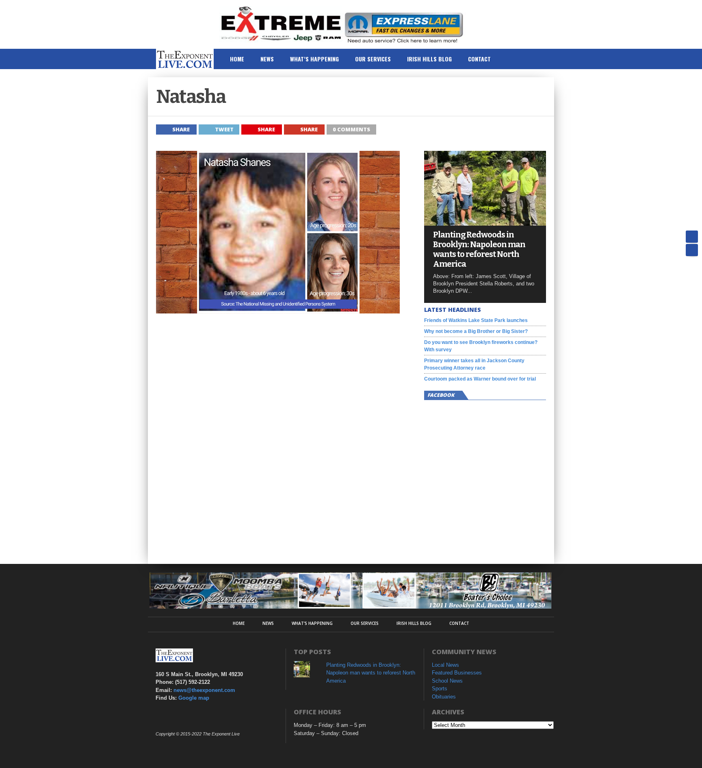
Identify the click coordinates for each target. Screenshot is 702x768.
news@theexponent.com (204, 690)
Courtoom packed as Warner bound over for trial (480, 379)
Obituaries (444, 697)
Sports (439, 688)
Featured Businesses (457, 673)
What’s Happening (314, 58)
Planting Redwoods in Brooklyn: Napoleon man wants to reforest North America (479, 249)
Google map (193, 698)
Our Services (373, 58)
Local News (445, 665)
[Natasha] (278, 311)
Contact (479, 58)
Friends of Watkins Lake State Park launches (476, 320)
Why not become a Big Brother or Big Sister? (476, 331)
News (267, 58)
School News (447, 681)
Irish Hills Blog (429, 58)
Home (237, 58)
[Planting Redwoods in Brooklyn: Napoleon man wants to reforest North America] (485, 223)
